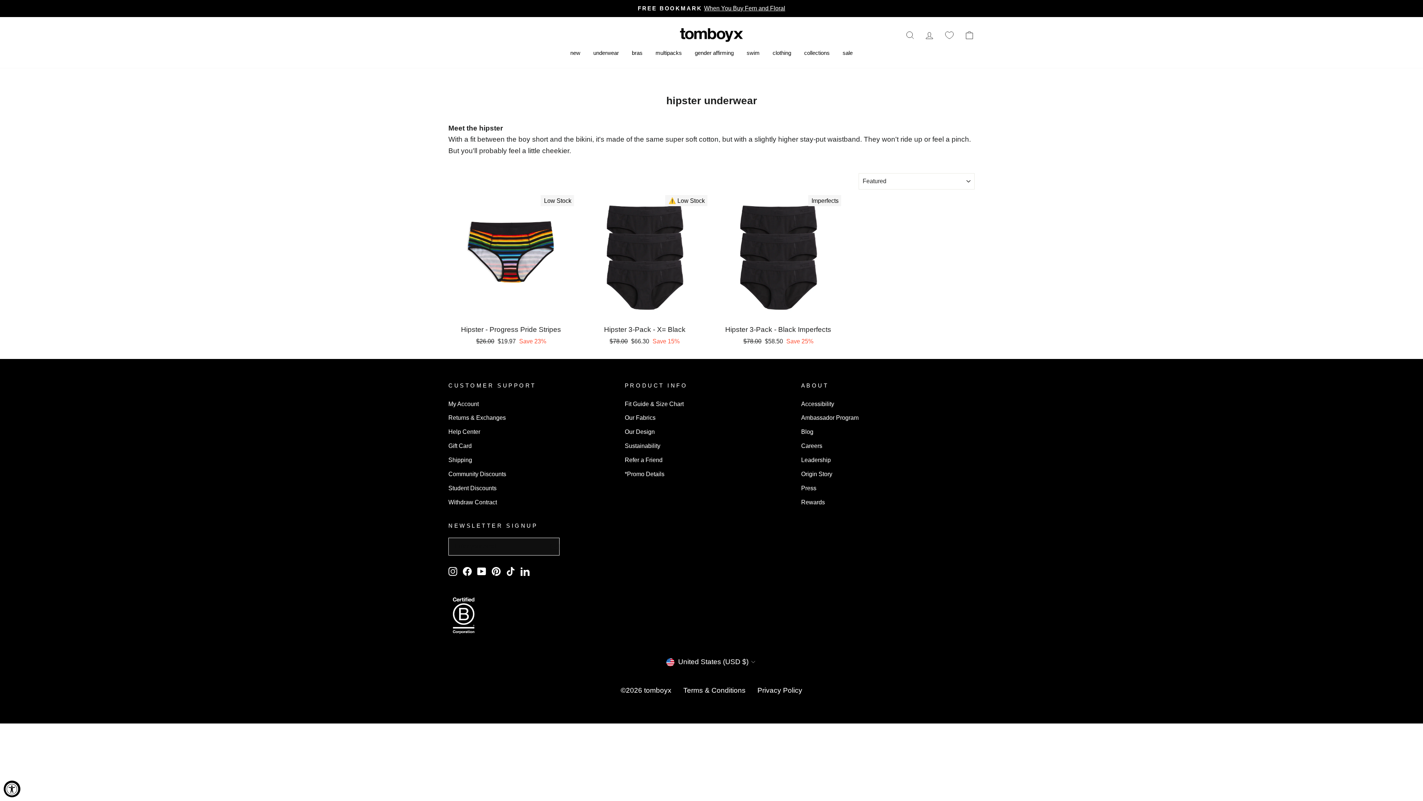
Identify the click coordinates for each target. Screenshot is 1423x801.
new (575, 53)
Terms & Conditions (714, 690)
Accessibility (817, 403)
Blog (807, 431)
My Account (463, 403)
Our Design (640, 431)
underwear (606, 53)
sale (848, 53)
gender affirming (714, 53)
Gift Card (460, 445)
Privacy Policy (779, 690)
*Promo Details (644, 474)
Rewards (813, 502)
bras (637, 53)
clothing (782, 53)
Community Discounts (477, 474)
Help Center (464, 431)
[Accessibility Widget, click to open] (12, 789)
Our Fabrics (640, 417)
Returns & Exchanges (477, 417)
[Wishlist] (949, 35)
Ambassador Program (830, 417)
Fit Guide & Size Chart (654, 403)
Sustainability (642, 445)
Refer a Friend (644, 459)
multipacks (669, 53)
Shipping (460, 459)
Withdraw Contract (472, 502)
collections (817, 53)
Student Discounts (472, 488)
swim (753, 53)
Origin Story (816, 474)
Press (808, 488)
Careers (811, 445)
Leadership (816, 459)
